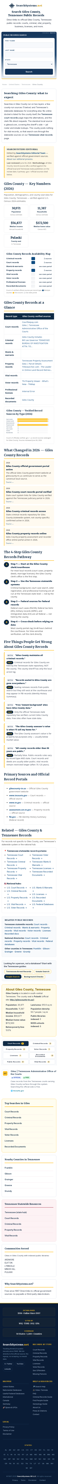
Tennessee (26, 84)
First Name (10, 41)
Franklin (37, 948)
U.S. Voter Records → (17, 907)
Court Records (12, 1112)
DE (36, 1450)
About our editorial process (20, 159)
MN (48, 1455)
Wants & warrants (30, 927)
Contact (36, 1414)
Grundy (26, 951)
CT (31, 1450)
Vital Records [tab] (41, 1062)
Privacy (15, 1480)
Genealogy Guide (40, 1404)
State (7, 60)
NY (35, 1459)
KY (23, 1455)
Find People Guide (40, 1400)
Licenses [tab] (15, 1055)
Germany (6, 1404)
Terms (23, 1480)
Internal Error (28, 391)
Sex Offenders (39, 1370)
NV (18, 1459)
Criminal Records (13, 1117)
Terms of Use (8, 1430)
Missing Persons (40, 1374)
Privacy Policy (8, 1427)
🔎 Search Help (39, 1387)
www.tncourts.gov (18, 795)
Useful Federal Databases (13, 1394)
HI (52, 1450)
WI (27, 1468)
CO (27, 1450)
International (8, 1397)
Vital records (20, 930)
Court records (40, 924)
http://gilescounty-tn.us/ (22, 1000)
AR (18, 1450)
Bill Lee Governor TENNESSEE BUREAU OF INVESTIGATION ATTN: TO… (36, 343)
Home (4, 84)
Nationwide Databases (12, 1390)
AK (10, 1450)
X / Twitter (8, 1364)
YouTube (20, 1364)
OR (6, 1464)
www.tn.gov (15, 802)
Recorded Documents (15, 1147)
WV (52, 1464)
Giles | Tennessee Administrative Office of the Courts (35, 328)
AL (6, 1450)
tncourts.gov (18, 1091)
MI (44, 1455)
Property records (22, 941)
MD (35, 1455)
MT (9, 1459)
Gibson (46, 948)
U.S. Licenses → (39, 894)
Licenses (47, 930)
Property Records (13, 1123)
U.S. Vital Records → (16, 904)
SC (18, 1464)
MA (40, 1455)
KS (19, 1455)
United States (14, 84)
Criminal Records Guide (42, 1397)
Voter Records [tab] (41, 1049)
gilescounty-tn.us (17, 788)
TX (31, 1464)
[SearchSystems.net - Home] (12, 6)
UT (35, 1464)
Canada (6, 1400)
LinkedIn (8, 1369)
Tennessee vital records (40, 135)
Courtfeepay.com (30, 322)
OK (53, 1459)
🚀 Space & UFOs (10, 1407)
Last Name (10, 50)
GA (48, 1450)
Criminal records (13, 927)
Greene (18, 951)
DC (40, 1450)
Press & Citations (40, 1411)
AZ (14, 1450)
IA (15, 1455)
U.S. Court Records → (17, 887)
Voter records (34, 930)
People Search (13, 977)
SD (22, 1464)
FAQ (34, 1394)
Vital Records (11, 1129)
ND (44, 1459)
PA (10, 1464)
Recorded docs (12, 933)
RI (14, 1464)
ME (31, 1455)
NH (22, 1459)
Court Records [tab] (15, 1043)
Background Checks (33, 977)
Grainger (9, 951)
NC (40, 1459)
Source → (10, 482)
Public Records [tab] (15, 1062)
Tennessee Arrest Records (18, 971)
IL (8, 1455)
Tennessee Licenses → (43, 868)
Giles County (28, 400)
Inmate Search (42, 971)
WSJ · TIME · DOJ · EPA (29, 1323)
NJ (27, 1459)
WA (47, 1464)
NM (31, 1459)
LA (27, 1455)
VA (43, 1464)
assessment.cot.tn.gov (20, 809)
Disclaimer (7, 1434)
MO (5, 1459)
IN (11, 1455)
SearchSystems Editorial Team (30, 153)
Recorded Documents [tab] (44, 1055)
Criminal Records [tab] (42, 1043)
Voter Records (12, 1135)
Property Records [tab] (15, 1049)
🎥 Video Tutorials (40, 1390)
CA (23, 1450)
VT (39, 1464)
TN (26, 1464)
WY (31, 1468)
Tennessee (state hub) (16, 1212)
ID (4, 1455)
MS (53, 1455)
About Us (36, 1407)
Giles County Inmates (32, 337)
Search (29, 72)
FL (44, 1450)
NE (14, 1459)
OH (49, 1459)
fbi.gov (12, 817)
